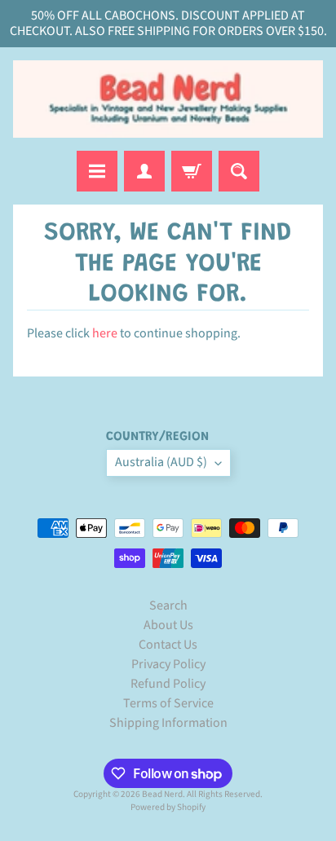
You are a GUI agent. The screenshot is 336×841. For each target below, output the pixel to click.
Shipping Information (168, 723)
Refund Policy (168, 684)
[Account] (144, 171)
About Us (168, 625)
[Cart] (191, 171)
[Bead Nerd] (168, 99)
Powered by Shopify (168, 807)
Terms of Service (168, 703)
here (104, 333)
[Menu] (97, 171)
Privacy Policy (168, 664)
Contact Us (168, 645)
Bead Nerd (162, 794)
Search (168, 605)
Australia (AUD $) (161, 462)
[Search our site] (239, 171)
